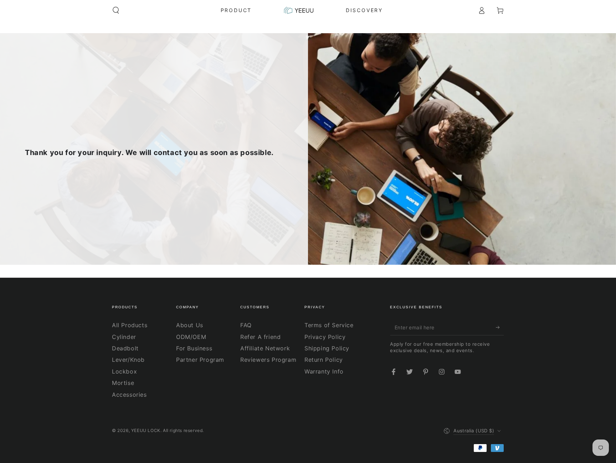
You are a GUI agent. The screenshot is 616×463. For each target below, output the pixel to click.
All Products (129, 325)
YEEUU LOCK (145, 430)
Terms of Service (329, 325)
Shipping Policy (326, 348)
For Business (194, 348)
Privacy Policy (324, 336)
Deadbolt (125, 348)
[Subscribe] (500, 327)
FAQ (246, 325)
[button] (116, 10)
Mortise (123, 382)
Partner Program (200, 359)
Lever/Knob (128, 359)
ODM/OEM (191, 336)
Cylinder (124, 336)
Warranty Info (324, 371)
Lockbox (124, 371)
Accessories (129, 394)
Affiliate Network (265, 348)
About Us (189, 325)
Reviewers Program (268, 359)
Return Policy (323, 359)
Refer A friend (260, 336)
